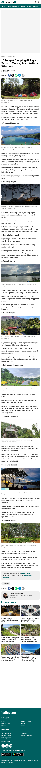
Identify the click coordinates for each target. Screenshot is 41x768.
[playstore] (17, 754)
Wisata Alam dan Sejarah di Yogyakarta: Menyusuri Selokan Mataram (10, 659)
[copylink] (23, 75)
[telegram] (19, 75)
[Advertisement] (20, 31)
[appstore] (6, 754)
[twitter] (12, 75)
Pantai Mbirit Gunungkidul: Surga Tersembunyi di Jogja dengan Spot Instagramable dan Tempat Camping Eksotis (10, 641)
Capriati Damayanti (8, 70)
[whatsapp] (16, 75)
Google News (26, 573)
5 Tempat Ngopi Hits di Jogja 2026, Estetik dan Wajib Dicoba (9, 620)
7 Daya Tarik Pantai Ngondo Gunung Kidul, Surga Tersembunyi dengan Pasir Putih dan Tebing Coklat (29, 660)
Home (3, 56)
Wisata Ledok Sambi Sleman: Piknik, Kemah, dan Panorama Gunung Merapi (29, 640)
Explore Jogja (12, 56)
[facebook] (9, 75)
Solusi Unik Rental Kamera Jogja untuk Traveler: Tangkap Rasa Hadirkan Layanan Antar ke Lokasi (30, 621)
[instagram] (10, 746)
